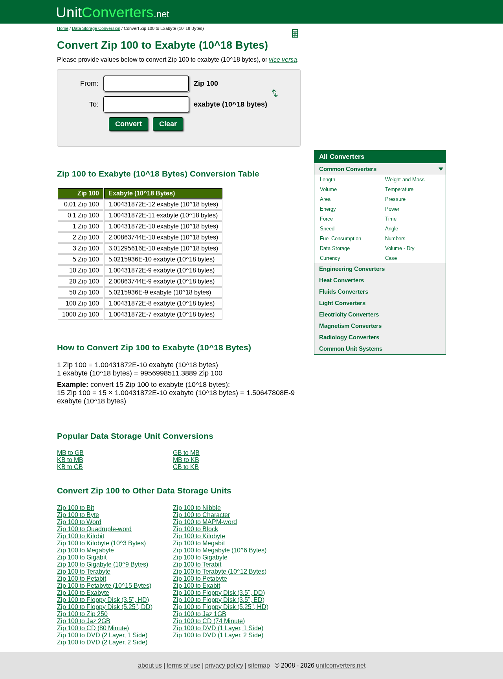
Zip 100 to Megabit (199, 543)
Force (326, 219)
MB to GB (70, 452)
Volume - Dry (400, 248)
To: (94, 104)
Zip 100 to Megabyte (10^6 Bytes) (219, 550)
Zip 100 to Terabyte (83, 571)
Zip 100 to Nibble (197, 507)
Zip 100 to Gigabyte (200, 557)
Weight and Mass (405, 179)
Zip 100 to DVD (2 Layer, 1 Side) (102, 635)
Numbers (395, 238)
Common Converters (347, 169)
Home (62, 28)
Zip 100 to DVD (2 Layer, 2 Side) (102, 642)
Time (391, 219)
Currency (330, 258)
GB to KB (186, 467)
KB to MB (70, 459)
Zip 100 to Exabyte (83, 592)
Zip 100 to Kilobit (80, 536)
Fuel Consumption (340, 238)
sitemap (259, 665)
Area (325, 199)
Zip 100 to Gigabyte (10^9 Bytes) (102, 564)
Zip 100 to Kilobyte (199, 536)
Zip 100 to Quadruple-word (94, 529)
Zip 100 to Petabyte (200, 578)
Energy (328, 209)
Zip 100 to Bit (75, 507)
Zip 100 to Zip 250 (82, 614)
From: (89, 83)
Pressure (395, 199)
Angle (391, 229)
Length (327, 179)
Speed (327, 229)
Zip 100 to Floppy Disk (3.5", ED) (218, 599)
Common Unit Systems (350, 348)
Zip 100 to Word (79, 522)
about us (150, 665)
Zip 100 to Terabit (197, 564)
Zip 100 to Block (195, 529)
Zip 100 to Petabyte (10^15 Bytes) (104, 585)
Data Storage (335, 248)
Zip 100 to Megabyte (85, 550)
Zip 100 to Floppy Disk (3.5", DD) (219, 592)
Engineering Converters (352, 268)
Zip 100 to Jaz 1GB (199, 614)
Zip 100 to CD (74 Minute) (209, 621)
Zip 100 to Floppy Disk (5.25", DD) (104, 607)
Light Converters (342, 303)
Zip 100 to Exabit (196, 585)
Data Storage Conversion (96, 28)
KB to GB (70, 467)
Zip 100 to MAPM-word (205, 522)
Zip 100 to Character (201, 515)
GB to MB (186, 452)
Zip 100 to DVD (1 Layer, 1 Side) (218, 628)
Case (391, 258)
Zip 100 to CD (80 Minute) (93, 628)
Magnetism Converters (350, 325)
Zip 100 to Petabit (81, 578)
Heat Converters (341, 280)
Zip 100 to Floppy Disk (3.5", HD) (103, 599)
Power (392, 209)
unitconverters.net (340, 665)
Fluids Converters (343, 291)
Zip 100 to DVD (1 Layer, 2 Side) (218, 635)
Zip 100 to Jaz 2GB (83, 621)
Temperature (399, 189)
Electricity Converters (349, 314)
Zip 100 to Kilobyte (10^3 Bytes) (101, 543)
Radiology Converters (349, 337)
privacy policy (224, 665)
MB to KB (186, 459)
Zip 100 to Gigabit (81, 557)
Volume (328, 189)
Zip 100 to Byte (78, 515)
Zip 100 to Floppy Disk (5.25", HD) (220, 607)
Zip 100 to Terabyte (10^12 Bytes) (219, 571)
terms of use (183, 665)
